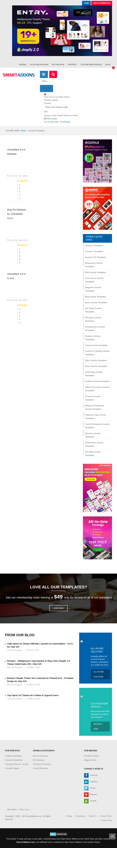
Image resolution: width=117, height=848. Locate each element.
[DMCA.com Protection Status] (58, 834)
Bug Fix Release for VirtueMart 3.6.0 (16, 214)
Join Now (58, 608)
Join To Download (101, 3)
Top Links (46, 88)
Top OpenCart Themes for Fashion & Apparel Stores (33, 695)
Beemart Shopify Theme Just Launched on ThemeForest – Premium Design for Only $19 (40, 679)
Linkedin (93, 782)
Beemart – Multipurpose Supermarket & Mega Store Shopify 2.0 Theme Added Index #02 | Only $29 (38, 662)
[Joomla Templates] (19, 75)
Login (86, 3)
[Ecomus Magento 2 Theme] (97, 161)
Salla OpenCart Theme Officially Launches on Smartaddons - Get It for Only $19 (40, 645)
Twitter (92, 788)
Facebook (93, 775)
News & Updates (14, 650)
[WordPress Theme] (97, 488)
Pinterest (93, 794)
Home (23, 130)
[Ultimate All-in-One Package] (97, 537)
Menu (44, 81)
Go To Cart (49, 122)
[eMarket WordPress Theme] (97, 208)
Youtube (92, 801)
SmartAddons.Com (25, 842)
